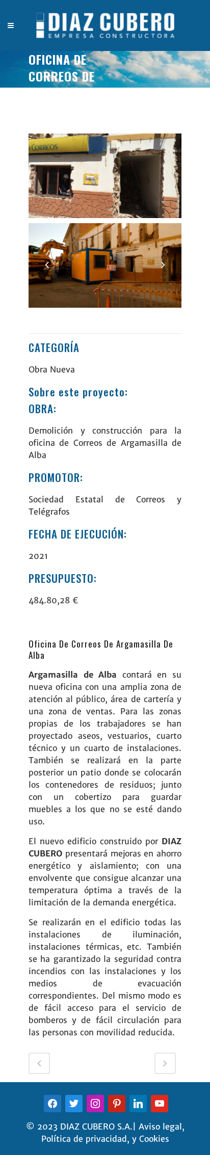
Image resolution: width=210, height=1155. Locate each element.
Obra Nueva (52, 369)
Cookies (154, 1139)
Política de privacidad (84, 1139)
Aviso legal (160, 1126)
